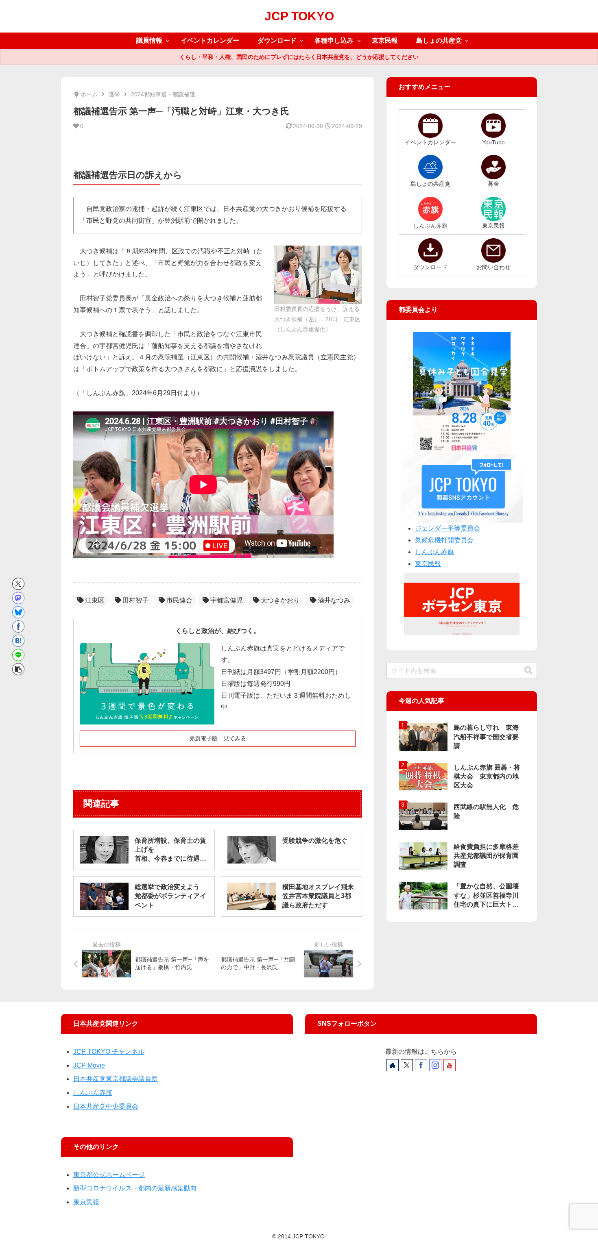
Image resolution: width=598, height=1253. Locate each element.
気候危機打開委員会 (444, 540)
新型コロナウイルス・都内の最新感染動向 (135, 1188)
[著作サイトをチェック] (392, 1065)
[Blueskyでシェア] (18, 612)
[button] (18, 669)
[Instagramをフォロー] (435, 1065)
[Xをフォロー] (407, 1065)
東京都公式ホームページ (109, 1174)
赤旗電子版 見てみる (217, 738)
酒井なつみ (334, 600)
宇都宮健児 (226, 600)
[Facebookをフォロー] (421, 1065)
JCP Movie (89, 1065)
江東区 (95, 600)
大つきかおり (280, 600)
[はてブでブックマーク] (18, 641)
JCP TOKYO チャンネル (108, 1051)
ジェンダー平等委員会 (447, 528)
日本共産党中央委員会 (105, 1106)
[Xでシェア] (18, 584)
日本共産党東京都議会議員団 (115, 1078)
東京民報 (428, 563)
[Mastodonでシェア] (18, 598)
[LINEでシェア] (18, 655)
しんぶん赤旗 (434, 551)
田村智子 (135, 600)
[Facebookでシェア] (18, 626)
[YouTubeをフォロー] (449, 1065)
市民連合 (179, 600)
